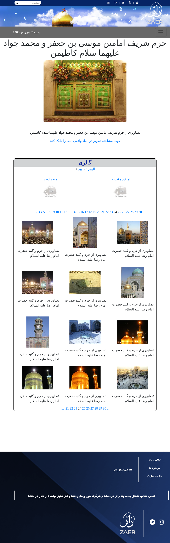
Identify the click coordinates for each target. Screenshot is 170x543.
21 (102, 212)
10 (57, 212)
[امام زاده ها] (50, 191)
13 (69, 212)
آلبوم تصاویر (86, 169)
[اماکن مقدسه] (120, 191)
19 (94, 212)
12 (65, 212)
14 (73, 212)
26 (123, 212)
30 (140, 212)
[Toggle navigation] (161, 32)
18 (90, 212)
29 (136, 212)
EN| (109, 2)
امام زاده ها (50, 179)
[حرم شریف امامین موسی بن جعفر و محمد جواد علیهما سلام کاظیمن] (85, 91)
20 (98, 212)
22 (107, 212)
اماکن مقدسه (121, 179)
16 (82, 212)
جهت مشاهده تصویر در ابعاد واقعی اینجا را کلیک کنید (85, 141)
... (30, 212)
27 (127, 212)
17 (86, 212)
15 (78, 212)
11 (61, 212)
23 (111, 212)
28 (132, 212)
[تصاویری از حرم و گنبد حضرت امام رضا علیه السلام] (132, 232)
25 (119, 212)
